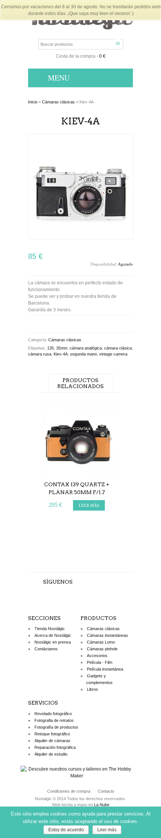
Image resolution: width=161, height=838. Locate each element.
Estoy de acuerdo (66, 829)
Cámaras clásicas (58, 102)
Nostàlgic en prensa (52, 642)
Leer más (106, 829)
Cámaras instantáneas (107, 635)
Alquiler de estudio (50, 754)
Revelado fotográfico (53, 713)
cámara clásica (118, 348)
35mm (61, 348)
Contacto (106, 791)
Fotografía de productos (56, 727)
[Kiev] (81, 237)
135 (50, 348)
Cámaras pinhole (102, 649)
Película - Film (99, 662)
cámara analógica (86, 348)
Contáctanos (46, 649)
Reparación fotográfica (55, 747)
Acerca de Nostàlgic (52, 635)
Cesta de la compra (75, 56)
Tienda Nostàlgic (49, 628)
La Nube (101, 804)
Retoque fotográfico (52, 734)
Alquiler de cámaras (52, 740)
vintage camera (113, 354)
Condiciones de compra (68, 791)
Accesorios (97, 655)
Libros (92, 689)
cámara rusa (39, 354)
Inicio (32, 102)
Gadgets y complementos (99, 679)
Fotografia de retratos (54, 720)
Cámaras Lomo (101, 642)
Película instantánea (105, 669)
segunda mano (83, 354)
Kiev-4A (61, 354)
